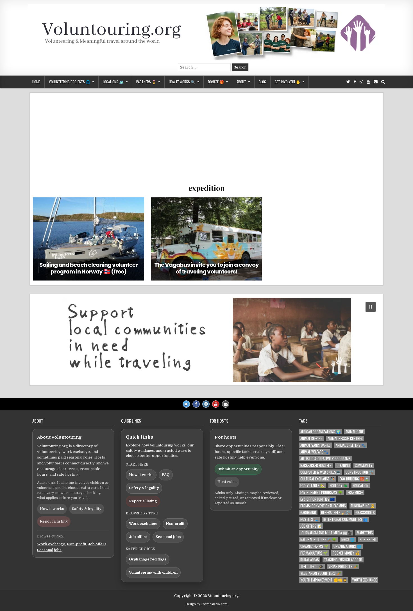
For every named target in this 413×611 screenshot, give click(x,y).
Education (360, 485)
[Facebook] (355, 82)
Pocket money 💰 (346, 553)
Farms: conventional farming (323, 506)
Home (36, 82)
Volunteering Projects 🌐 (69, 82)
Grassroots (365, 512)
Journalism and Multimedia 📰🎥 (326, 532)
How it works (52, 509)
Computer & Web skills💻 (320, 472)
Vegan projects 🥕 (343, 566)
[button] (206, 340)
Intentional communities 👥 (345, 519)
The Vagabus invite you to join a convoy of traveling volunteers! (206, 268)
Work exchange (51, 544)
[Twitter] (348, 82)
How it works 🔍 (182, 82)
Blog (262, 82)
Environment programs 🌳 (321, 492)
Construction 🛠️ (359, 472)
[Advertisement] (206, 141)
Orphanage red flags (147, 559)
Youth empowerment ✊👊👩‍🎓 (323, 580)
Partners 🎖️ (146, 82)
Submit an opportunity (238, 469)
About (241, 82)
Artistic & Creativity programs (325, 458)
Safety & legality (86, 509)
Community (364, 465)
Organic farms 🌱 (314, 546)
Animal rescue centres (345, 438)
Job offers (97, 544)
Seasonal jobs (49, 550)
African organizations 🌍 (320, 431)
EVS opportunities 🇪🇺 (317, 499)
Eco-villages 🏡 (312, 485)
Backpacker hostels (316, 465)
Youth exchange (364, 580)
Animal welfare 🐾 (314, 452)
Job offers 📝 (311, 526)
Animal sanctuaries (315, 445)
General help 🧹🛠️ (335, 512)
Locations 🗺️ (113, 82)
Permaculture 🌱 (314, 553)
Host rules (227, 482)
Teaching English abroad (343, 559)
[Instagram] (361, 82)
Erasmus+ (355, 492)
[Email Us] (376, 82)
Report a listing (54, 521)
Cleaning (343, 465)
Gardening (308, 512)
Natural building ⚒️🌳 (318, 539)
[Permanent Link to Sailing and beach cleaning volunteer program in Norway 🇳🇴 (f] (88, 239)
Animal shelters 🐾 (351, 445)
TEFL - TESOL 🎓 (311, 566)
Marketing (365, 532)
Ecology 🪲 (339, 485)
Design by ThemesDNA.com (206, 604)
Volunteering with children (153, 572)
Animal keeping (311, 438)
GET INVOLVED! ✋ (287, 82)
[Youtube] (368, 82)
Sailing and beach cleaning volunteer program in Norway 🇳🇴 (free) (88, 268)
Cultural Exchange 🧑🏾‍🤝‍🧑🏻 (317, 479)
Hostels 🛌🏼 (309, 519)
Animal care (355, 431)
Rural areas (309, 559)
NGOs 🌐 (348, 539)
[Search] (383, 82)
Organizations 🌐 (347, 546)
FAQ (166, 475)
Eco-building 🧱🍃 (354, 479)
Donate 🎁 (216, 82)
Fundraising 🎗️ (363, 506)
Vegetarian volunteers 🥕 (320, 573)
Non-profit (76, 544)
